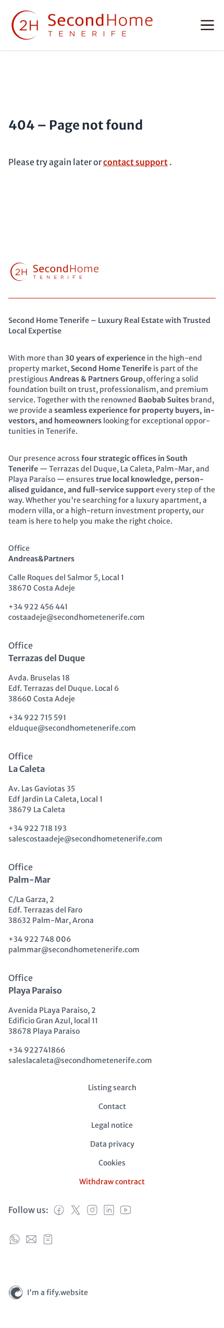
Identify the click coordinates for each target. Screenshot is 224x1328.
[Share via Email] (31, 1239)
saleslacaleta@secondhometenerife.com (80, 1060)
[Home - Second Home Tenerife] (82, 25)
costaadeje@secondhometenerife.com (76, 617)
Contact (112, 1106)
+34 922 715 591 (37, 717)
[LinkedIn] (109, 1210)
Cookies (112, 1163)
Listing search (112, 1087)
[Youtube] (125, 1210)
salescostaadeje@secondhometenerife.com (85, 839)
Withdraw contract (112, 1181)
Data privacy (112, 1144)
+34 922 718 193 (37, 828)
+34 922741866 (36, 1050)
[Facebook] (59, 1210)
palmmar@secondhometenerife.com (74, 949)
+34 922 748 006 (39, 939)
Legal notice (112, 1125)
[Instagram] (92, 1210)
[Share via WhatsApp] (14, 1239)
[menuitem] (112, 1087)
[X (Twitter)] (75, 1210)
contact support (135, 162)
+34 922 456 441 (38, 606)
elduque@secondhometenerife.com (72, 728)
